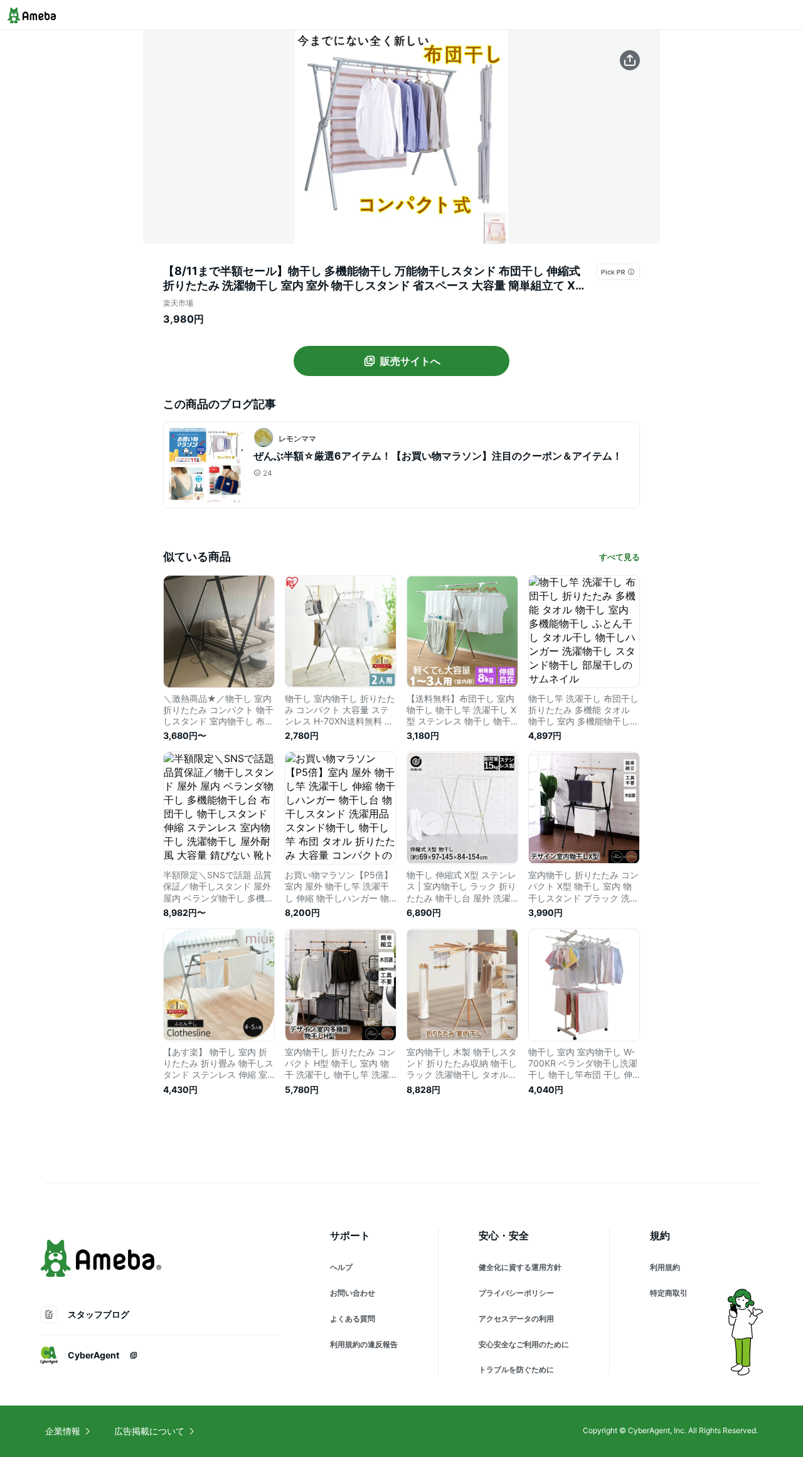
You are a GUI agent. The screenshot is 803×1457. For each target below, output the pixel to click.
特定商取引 (669, 1293)
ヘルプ (341, 1267)
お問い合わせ (352, 1293)
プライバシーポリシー (516, 1293)
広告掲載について (149, 1431)
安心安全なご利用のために (524, 1344)
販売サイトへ (410, 361)
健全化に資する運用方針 (520, 1267)
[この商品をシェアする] (630, 60)
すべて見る (619, 557)
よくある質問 (352, 1318)
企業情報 (62, 1431)
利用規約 (665, 1267)
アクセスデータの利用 (516, 1318)
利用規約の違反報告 (364, 1344)
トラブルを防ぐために (516, 1369)
